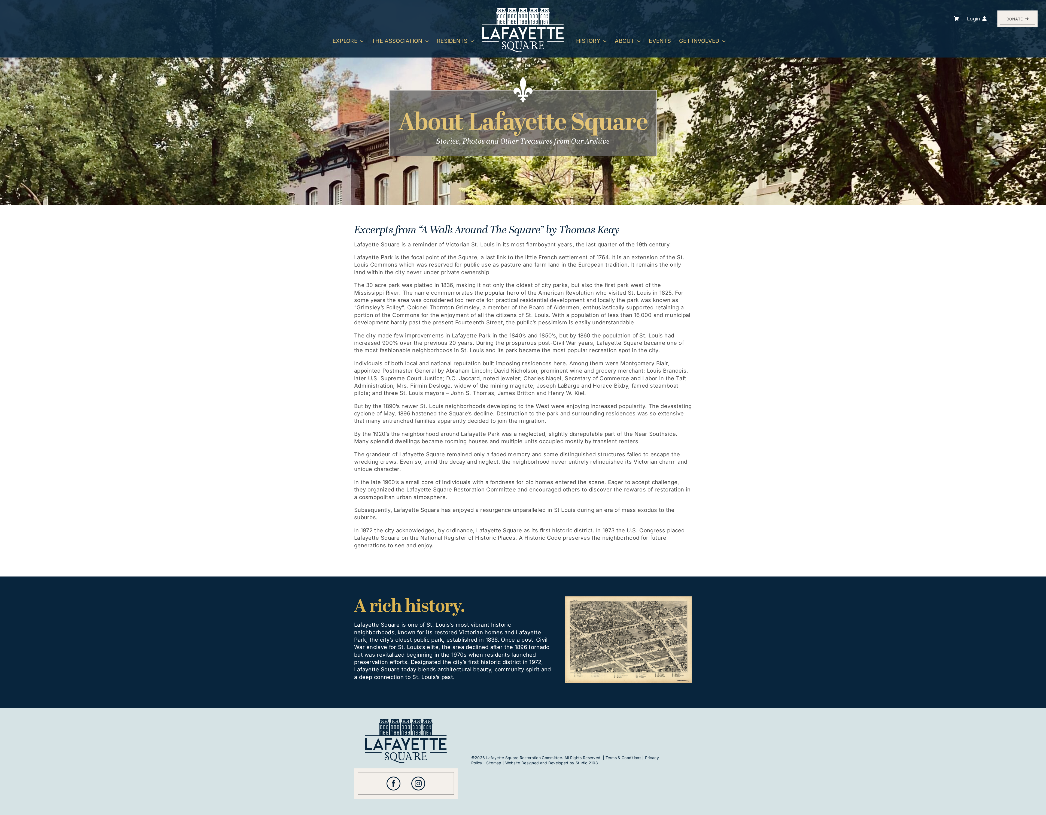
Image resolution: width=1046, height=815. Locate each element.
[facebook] (393, 783)
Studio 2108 (587, 762)
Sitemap (493, 762)
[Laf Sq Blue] (406, 722)
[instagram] (418, 783)
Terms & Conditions (623, 757)
